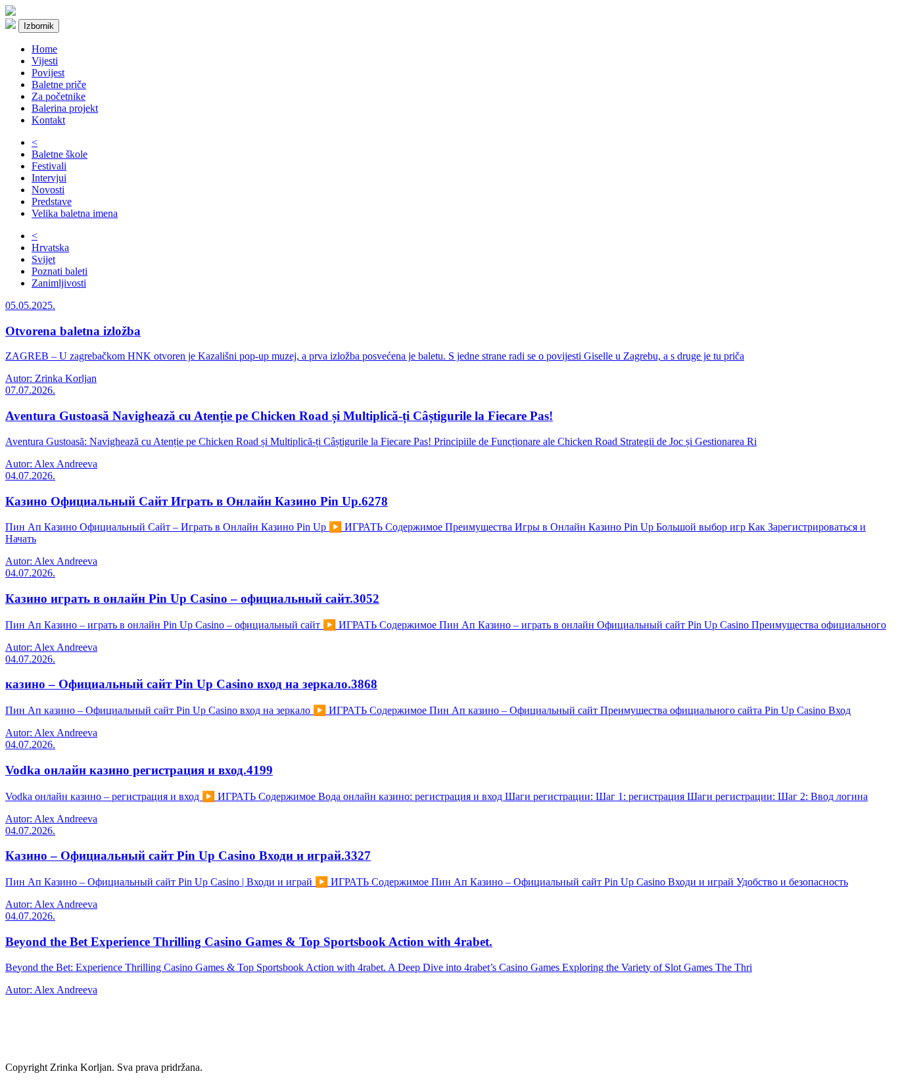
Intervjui (49, 177)
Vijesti (45, 60)
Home (44, 49)
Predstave (52, 201)
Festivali (49, 166)
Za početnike (58, 96)
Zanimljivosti (59, 283)
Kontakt (48, 120)
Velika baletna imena (75, 213)
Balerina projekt (65, 108)
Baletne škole (59, 154)
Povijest (48, 72)
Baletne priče (59, 84)
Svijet (43, 259)
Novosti (48, 189)
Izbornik (39, 26)
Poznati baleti (59, 271)
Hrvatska (50, 247)
